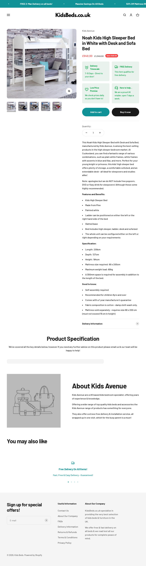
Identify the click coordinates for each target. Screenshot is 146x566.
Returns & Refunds (67, 532)
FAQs (60, 521)
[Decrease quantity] (86, 132)
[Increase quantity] (100, 132)
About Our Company (68, 516)
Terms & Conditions (67, 537)
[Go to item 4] (45, 107)
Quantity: (86, 126)
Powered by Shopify (33, 555)
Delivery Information (68, 526)
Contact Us (63, 510)
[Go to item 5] (57, 107)
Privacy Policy (64, 542)
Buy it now (125, 112)
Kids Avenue (88, 30)
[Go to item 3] (34, 107)
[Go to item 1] (11, 107)
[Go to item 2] (22, 107)
